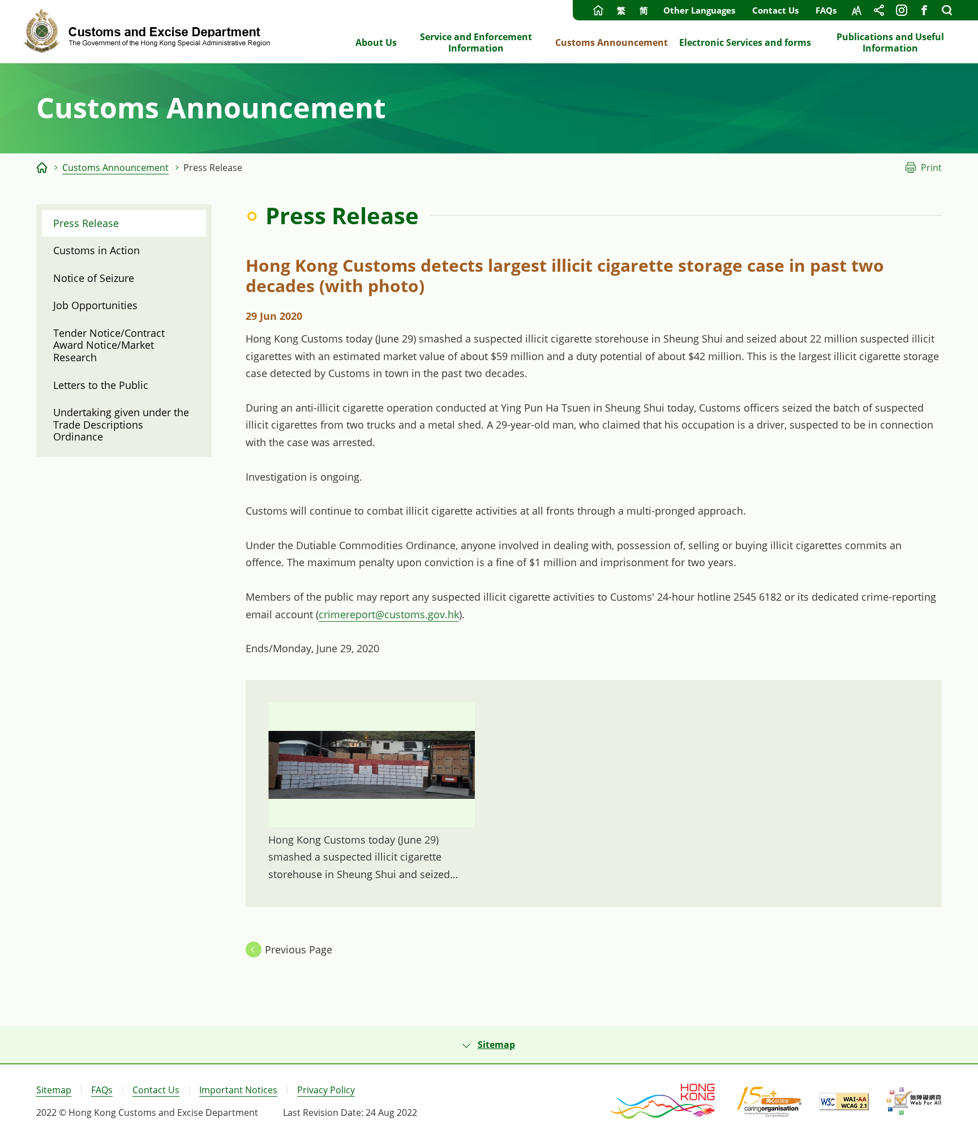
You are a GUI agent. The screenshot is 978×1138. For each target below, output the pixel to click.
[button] (489, 1044)
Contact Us (775, 10)
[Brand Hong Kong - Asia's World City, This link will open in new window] (663, 1101)
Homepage (598, 10)
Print (931, 167)
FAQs (826, 10)
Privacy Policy (326, 1090)
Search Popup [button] (946, 10)
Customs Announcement (115, 167)
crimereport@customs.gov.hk (389, 614)
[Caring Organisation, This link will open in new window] (769, 1101)
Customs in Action (96, 250)
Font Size (856, 10)
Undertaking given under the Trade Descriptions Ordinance (121, 424)
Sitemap (53, 1090)
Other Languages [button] (699, 10)
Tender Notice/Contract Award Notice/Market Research (109, 345)
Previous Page (298, 949)
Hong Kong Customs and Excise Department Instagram (901, 10)
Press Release (86, 223)
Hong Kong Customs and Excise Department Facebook (924, 10)
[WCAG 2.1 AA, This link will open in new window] (844, 1101)
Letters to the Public (100, 385)
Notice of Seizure (93, 278)
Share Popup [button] (878, 10)
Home (42, 167)
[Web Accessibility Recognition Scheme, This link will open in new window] (914, 1101)
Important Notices (238, 1090)
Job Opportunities (95, 305)
